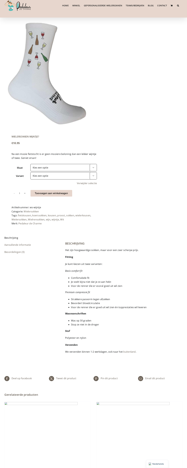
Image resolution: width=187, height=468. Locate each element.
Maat (19, 167)
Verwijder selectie (87, 183)
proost (61, 215)
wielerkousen (82, 215)
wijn (48, 219)
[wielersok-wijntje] (47, 73)
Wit (62, 219)
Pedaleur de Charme (30, 223)
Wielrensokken (36, 219)
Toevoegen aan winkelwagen (51, 193)
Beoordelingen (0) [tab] (14, 252)
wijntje (55, 219)
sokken (70, 215)
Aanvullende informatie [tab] (17, 244)
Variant (20, 176)
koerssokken (39, 215)
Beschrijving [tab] (11, 237)
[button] (178, 5)
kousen (52, 215)
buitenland (129, 351)
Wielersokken (31, 211)
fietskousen (24, 215)
